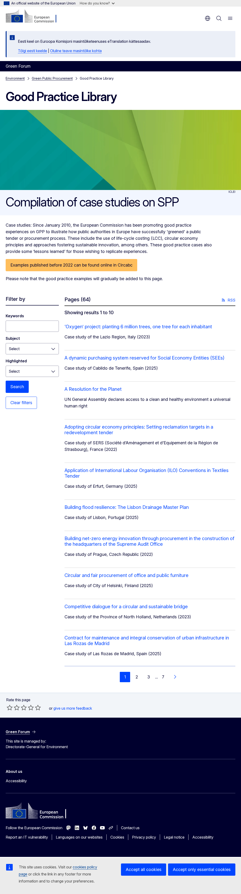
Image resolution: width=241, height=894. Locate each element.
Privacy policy (144, 837)
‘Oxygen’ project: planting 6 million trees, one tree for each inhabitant (138, 326)
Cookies (117, 837)
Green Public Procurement (52, 78)
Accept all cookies (143, 869)
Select (14, 348)
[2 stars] (13, 707)
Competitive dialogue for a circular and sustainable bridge (126, 606)
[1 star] (9, 707)
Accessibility (16, 780)
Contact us (130, 827)
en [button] (207, 18)
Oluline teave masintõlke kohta (76, 50)
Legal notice (174, 837)
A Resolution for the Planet (93, 389)
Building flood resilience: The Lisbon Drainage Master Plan (126, 507)
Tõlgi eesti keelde (32, 50)
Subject (13, 338)
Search (17, 386)
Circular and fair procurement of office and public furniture (126, 575)
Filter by (15, 299)
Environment (15, 78)
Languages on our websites (79, 837)
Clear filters (21, 402)
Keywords (15, 315)
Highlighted (16, 361)
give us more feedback (72, 708)
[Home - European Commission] (34, 16)
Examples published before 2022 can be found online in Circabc (71, 265)
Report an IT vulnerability (27, 837)
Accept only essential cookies (202, 869)
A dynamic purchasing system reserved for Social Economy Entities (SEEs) (144, 358)
